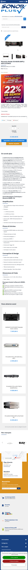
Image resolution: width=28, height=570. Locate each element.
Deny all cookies (14, 561)
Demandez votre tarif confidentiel (14, 140)
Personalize (14, 565)
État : (2, 68)
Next (26, 442)
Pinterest (16, 120)
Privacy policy (14, 567)
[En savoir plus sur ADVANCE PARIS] (9, 443)
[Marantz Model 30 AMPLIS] (6, 56)
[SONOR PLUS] (14, 9)
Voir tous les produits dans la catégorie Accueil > (16, 426)
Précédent (1, 56)
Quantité (14, 126)
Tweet (4, 120)
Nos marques (6, 433)
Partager (9, 120)
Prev (2, 442)
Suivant (26, 56)
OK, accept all (14, 557)
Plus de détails (4, 111)
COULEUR (14, 131)
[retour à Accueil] (1, 31)
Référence (3, 66)
